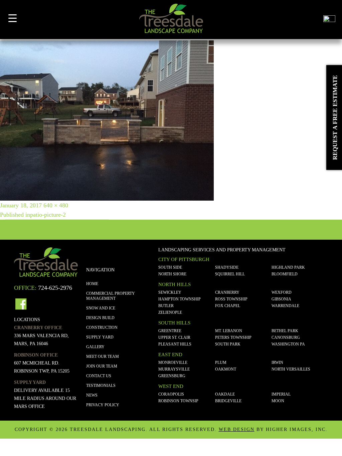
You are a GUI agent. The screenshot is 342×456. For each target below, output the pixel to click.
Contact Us (98, 376)
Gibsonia (281, 299)
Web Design (236, 429)
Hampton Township (179, 299)
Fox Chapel (227, 305)
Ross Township (231, 299)
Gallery (95, 347)
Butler (166, 305)
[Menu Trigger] (12, 18)
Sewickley (169, 292)
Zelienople (170, 312)
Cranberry (227, 292)
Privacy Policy (102, 405)
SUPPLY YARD (100, 337)
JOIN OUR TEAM (101, 366)
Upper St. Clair (174, 337)
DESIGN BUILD (100, 317)
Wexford (282, 292)
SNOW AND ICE (100, 308)
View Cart (313, 21)
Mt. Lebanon (228, 330)
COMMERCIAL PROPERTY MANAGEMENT (110, 296)
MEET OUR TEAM (102, 356)
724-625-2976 (55, 287)
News (92, 395)
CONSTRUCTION (102, 327)
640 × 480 (55, 205)
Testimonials (101, 385)
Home (92, 283)
